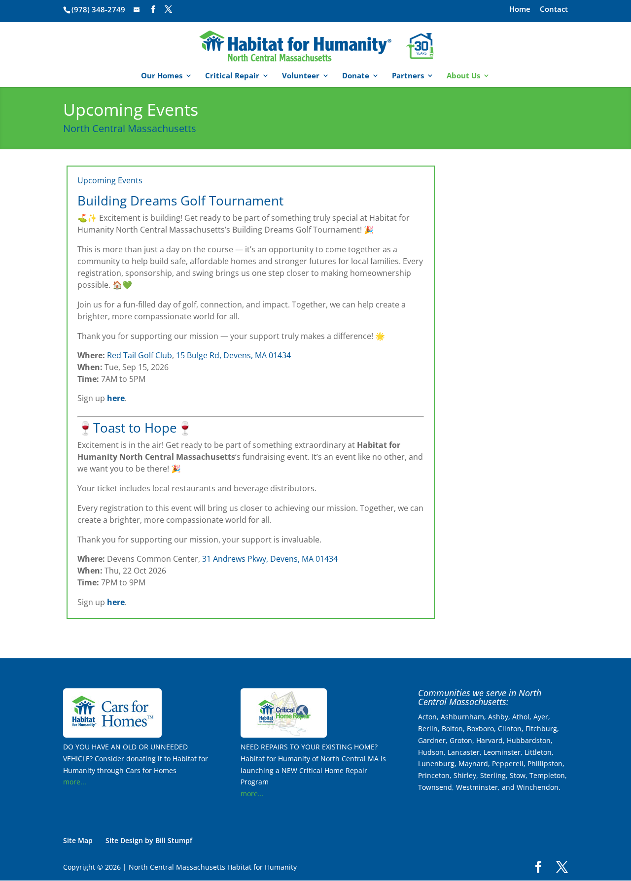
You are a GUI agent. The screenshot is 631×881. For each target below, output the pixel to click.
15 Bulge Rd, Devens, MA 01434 (233, 355)
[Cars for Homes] (112, 735)
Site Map (78, 840)
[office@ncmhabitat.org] (137, 9)
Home (519, 9)
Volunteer (300, 76)
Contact (554, 9)
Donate (355, 76)
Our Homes (161, 76)
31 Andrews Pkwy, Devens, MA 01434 (270, 558)
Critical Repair (232, 76)
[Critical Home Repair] (284, 735)
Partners (408, 76)
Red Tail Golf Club (139, 355)
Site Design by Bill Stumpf (148, 840)
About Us (463, 76)
